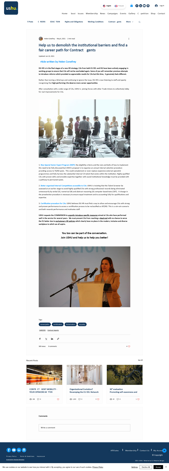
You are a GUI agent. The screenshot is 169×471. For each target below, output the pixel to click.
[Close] (166, 467)
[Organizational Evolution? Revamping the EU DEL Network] (84, 375)
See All (140, 360)
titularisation (70, 324)
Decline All (146, 467)
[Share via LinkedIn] (52, 339)
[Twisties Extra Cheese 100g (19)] (13, 450)
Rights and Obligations (74, 22)
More (128, 22)
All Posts (29, 22)
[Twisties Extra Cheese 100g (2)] (144, 5)
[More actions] (128, 38)
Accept (158, 467)
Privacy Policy (97, 467)
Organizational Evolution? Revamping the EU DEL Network (84, 390)
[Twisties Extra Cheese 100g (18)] (18, 450)
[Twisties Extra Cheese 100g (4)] (137, 5)
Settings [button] (134, 467)
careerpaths (44, 324)
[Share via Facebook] (40, 339)
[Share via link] (58, 339)
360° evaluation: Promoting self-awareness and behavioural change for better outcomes (124, 391)
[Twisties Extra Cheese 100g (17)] (8, 450)
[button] (131, 5)
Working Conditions (95, 22)
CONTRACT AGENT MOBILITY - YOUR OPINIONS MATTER (43, 390)
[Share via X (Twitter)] (46, 339)
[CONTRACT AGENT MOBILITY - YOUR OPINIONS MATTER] (44, 375)
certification (57, 324)
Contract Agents (114, 22)
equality (82, 324)
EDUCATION (55, 22)
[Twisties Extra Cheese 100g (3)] (140, 5)
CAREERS (41, 22)
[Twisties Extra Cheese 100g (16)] (24, 450)
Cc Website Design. (158, 461)
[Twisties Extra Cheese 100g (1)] (148, 5)
